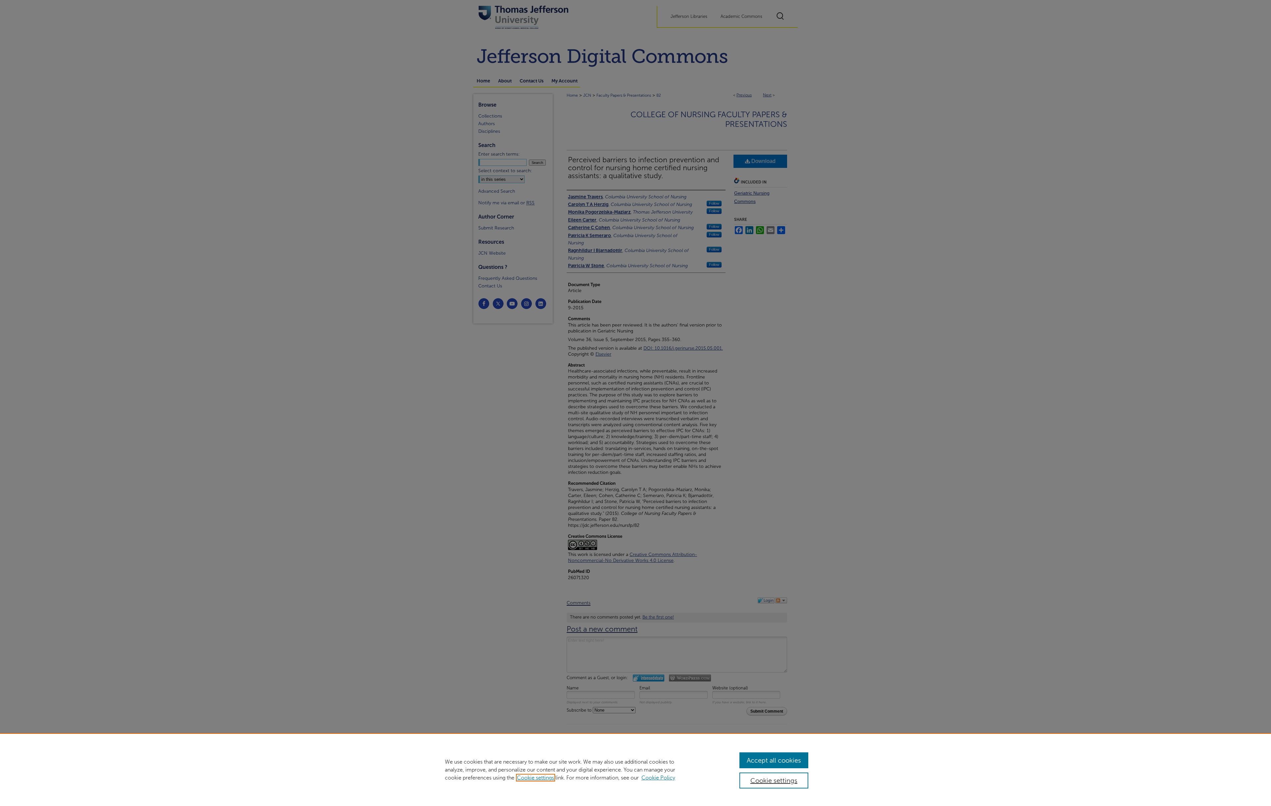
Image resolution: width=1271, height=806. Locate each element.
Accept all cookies (774, 760)
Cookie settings (535, 778)
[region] (635, 769)
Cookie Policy (658, 778)
